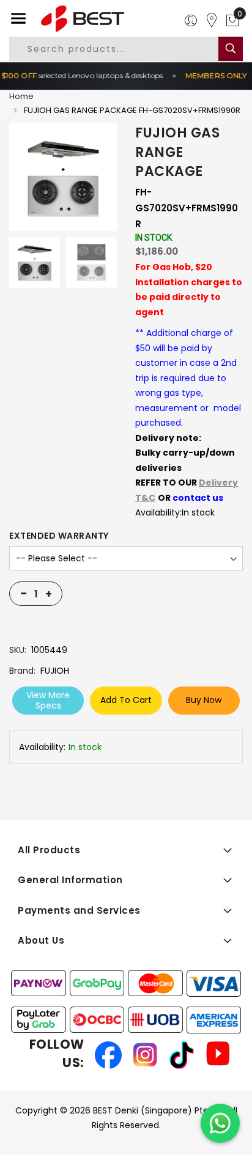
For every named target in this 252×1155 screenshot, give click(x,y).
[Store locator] (211, 20)
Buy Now (203, 700)
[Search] (230, 49)
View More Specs (48, 700)
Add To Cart (126, 700)
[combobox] (122, 49)
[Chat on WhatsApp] (220, 1123)
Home (21, 96)
